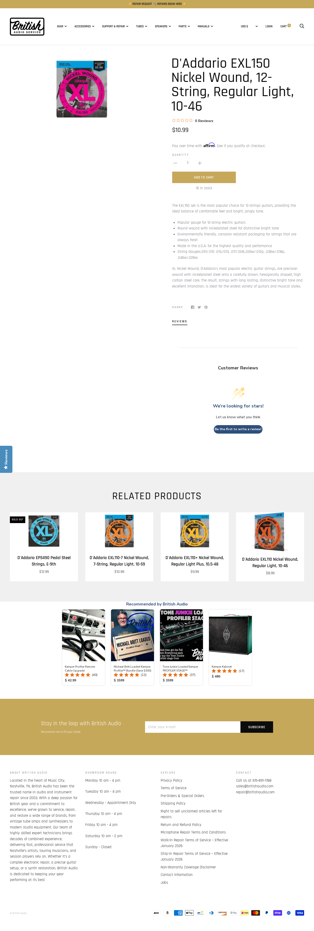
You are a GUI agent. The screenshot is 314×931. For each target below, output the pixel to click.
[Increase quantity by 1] (200, 163)
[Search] (302, 26)
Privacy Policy (171, 780)
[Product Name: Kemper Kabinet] (230, 647)
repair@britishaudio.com (255, 792)
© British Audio (18, 913)
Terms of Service (173, 788)
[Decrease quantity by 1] (175, 163)
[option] (81, 89)
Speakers (161, 26)
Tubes (140, 26)
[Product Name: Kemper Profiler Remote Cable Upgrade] (83, 647)
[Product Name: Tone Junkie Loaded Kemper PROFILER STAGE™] (181, 647)
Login (269, 26)
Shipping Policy (173, 803)
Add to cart (204, 177)
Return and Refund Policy (181, 824)
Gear (60, 26)
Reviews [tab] (179, 321)
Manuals (203, 26)
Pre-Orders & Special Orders (182, 795)
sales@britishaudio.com (254, 786)
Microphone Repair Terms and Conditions (193, 832)
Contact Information (177, 874)
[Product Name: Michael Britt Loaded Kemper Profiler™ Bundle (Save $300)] (132, 647)
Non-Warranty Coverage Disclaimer (188, 867)
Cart (285, 26)
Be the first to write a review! (238, 429)
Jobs (164, 882)
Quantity (180, 155)
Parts (182, 26)
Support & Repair (113, 26)
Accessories (82, 26)
